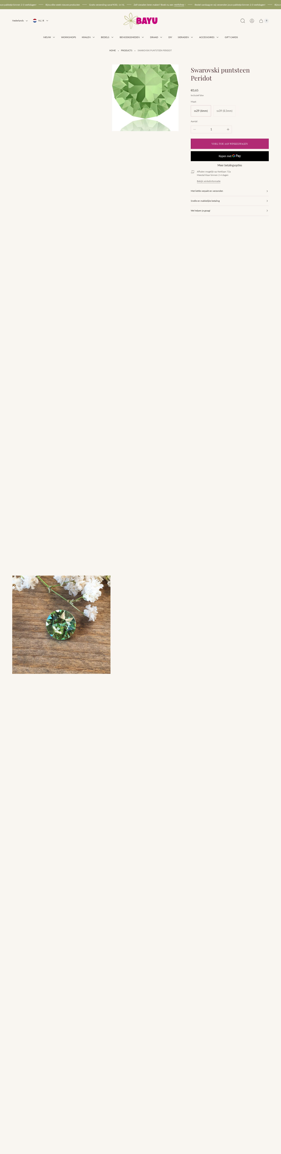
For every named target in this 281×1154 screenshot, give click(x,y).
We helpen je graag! (200, 210)
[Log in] (252, 21)
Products (126, 50)
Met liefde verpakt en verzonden (207, 190)
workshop (164, 4)
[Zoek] (243, 21)
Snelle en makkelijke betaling (205, 200)
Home (112, 50)
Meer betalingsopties (230, 165)
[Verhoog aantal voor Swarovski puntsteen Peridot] (228, 129)
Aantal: (194, 121)
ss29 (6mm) (201, 110)
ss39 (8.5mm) (224, 110)
